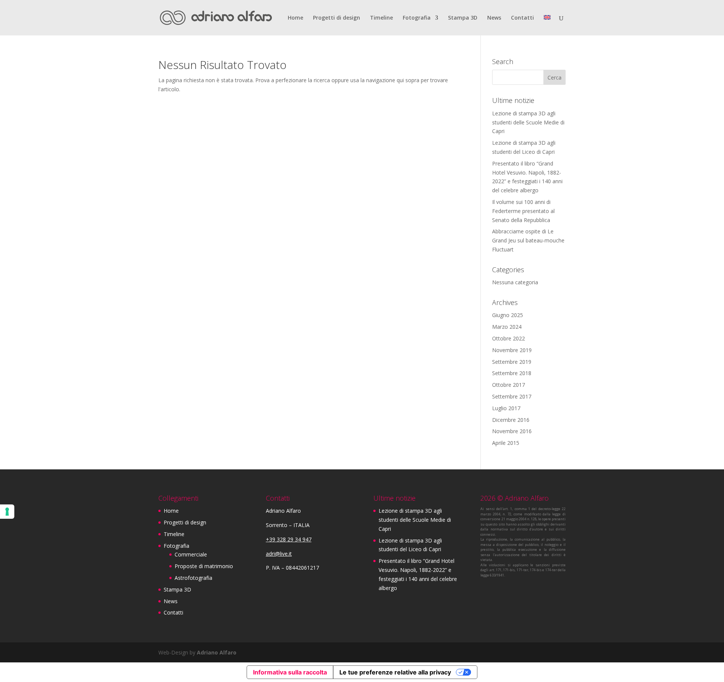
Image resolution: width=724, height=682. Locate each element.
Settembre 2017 (511, 396)
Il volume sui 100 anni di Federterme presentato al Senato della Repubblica (523, 211)
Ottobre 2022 (508, 338)
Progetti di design (336, 18)
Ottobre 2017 (508, 384)
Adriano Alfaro (216, 652)
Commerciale (191, 554)
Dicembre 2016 (510, 419)
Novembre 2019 (512, 350)
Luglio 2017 (506, 408)
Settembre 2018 (511, 373)
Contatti (522, 18)
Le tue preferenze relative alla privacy (395, 672)
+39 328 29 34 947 (288, 539)
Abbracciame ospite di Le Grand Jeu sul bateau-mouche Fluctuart (528, 240)
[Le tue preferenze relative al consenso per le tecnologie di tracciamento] (7, 511)
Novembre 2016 (512, 431)
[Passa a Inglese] (547, 25)
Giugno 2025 (507, 315)
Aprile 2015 (505, 442)
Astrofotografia (193, 577)
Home (295, 18)
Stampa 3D (462, 18)
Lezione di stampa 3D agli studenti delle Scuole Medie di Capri (528, 122)
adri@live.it (279, 553)
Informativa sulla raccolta (290, 672)
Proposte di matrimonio (204, 566)
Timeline (381, 18)
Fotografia (417, 18)
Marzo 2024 (507, 326)
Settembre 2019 (511, 361)
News (494, 18)
